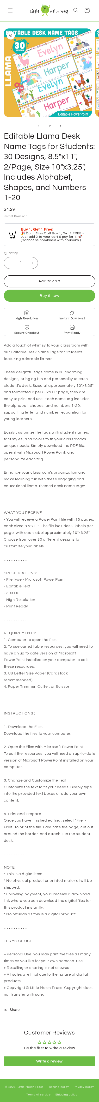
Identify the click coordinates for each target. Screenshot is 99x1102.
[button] (10, 10)
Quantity (11, 253)
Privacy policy (84, 1087)
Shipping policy (66, 1094)
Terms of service (38, 1094)
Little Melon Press (30, 1087)
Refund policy (59, 1087)
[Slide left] (38, 126)
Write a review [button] (49, 1061)
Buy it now (50, 296)
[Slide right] (60, 126)
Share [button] (15, 1010)
